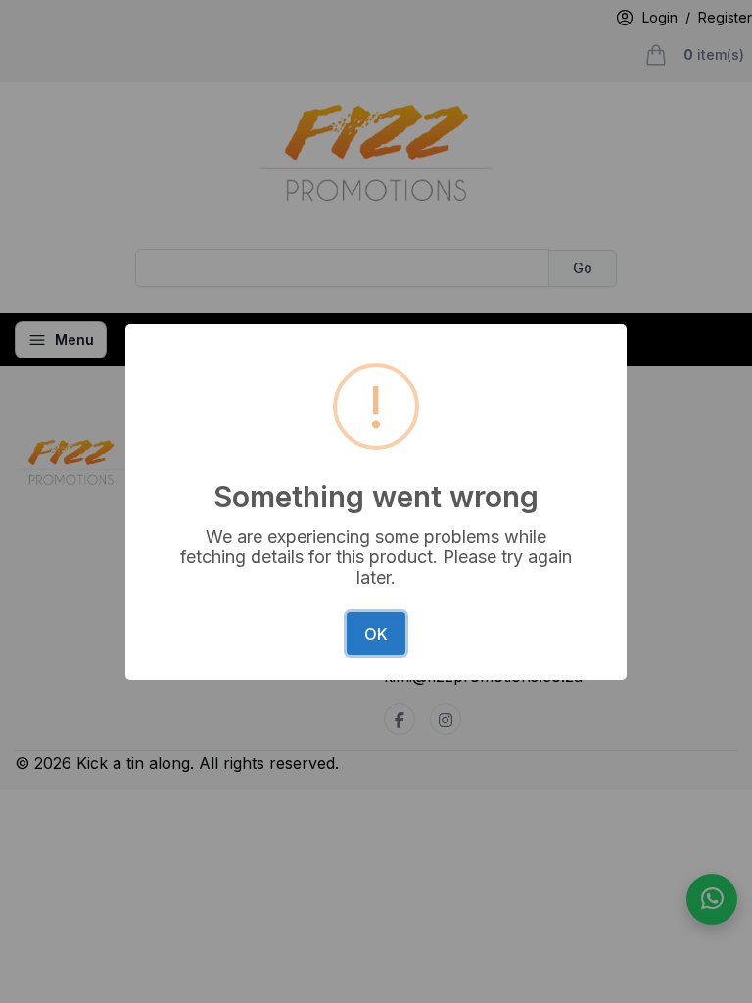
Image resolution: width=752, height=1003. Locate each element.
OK (376, 634)
